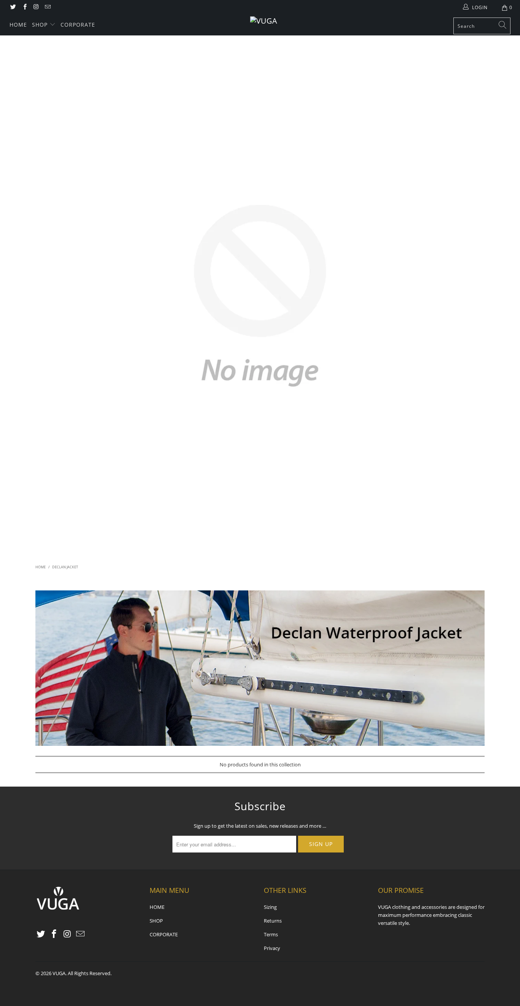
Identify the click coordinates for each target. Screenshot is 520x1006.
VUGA (59, 973)
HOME (18, 24)
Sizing (270, 907)
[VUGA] (264, 21)
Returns (273, 920)
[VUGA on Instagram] (36, 7)
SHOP (40, 24)
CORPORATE (78, 24)
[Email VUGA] (47, 7)
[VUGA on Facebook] (24, 7)
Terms (271, 934)
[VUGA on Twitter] (13, 7)
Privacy (272, 948)
